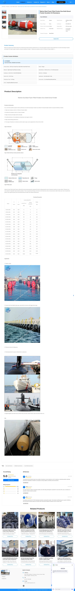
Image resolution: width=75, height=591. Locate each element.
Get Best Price (10, 536)
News (48, 2)
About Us (29, 2)
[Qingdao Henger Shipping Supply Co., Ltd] (4, 2)
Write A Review (11, 480)
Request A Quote (43, 2)
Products (23, 2)
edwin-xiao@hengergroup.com (29, 582)
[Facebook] (73, 295)
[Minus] (72, 565)
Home (17, 2)
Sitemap (24, 589)
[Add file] (53, 589)
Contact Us (36, 2)
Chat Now (61, 2)
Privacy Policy (20, 589)
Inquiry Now (56, 38)
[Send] (72, 589)
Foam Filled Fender (13, 6)
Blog (53, 2)
